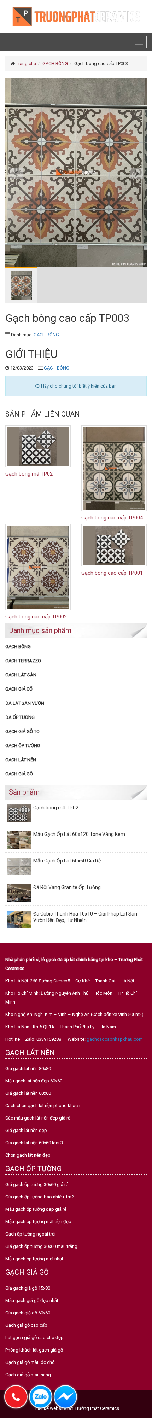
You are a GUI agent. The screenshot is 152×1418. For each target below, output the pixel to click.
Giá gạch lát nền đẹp (26, 1130)
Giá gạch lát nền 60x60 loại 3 (34, 1142)
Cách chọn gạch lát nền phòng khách (42, 1105)
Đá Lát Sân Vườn (24, 703)
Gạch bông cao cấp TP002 (36, 617)
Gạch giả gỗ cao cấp (26, 1325)
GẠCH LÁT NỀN (20, 759)
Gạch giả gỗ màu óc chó (30, 1362)
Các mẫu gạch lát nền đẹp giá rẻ (37, 1118)
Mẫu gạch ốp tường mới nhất (34, 1258)
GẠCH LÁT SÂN (20, 675)
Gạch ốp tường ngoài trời (30, 1234)
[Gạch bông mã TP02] (38, 446)
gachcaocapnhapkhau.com (115, 1039)
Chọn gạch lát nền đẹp (28, 1155)
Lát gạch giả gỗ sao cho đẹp (34, 1337)
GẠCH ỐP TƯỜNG (22, 745)
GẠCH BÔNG (55, 63)
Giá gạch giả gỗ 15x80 (27, 1288)
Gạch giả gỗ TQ (22, 731)
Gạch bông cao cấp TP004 (112, 518)
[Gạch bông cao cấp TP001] (114, 545)
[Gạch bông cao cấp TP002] (38, 567)
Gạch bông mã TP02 (29, 474)
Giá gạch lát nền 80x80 (28, 1068)
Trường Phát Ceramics (97, 1408)
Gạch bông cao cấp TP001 (112, 573)
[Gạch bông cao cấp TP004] (114, 468)
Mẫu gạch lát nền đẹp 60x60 (33, 1080)
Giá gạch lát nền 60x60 (28, 1093)
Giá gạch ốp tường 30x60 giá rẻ (36, 1184)
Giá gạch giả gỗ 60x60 (27, 1312)
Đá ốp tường (20, 717)
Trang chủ (26, 63)
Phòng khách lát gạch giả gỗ (34, 1350)
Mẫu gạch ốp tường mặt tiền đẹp (38, 1221)
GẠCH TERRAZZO (23, 660)
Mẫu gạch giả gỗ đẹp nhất (31, 1300)
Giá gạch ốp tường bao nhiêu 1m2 (39, 1196)
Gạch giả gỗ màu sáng (28, 1374)
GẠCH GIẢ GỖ (19, 774)
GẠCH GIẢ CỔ (19, 689)
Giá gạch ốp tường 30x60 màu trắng (41, 1246)
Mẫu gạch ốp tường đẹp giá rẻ (35, 1209)
